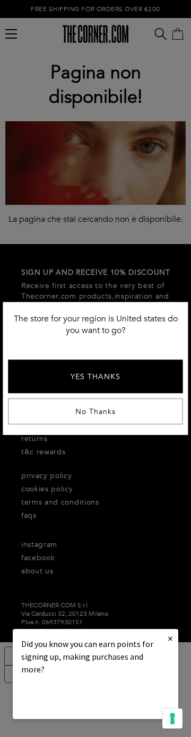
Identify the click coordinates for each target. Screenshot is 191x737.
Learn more (57, 698)
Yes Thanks (95, 377)
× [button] (170, 638)
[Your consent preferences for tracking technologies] (172, 718)
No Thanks (95, 412)
